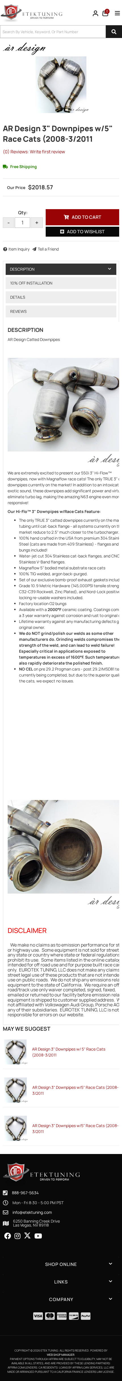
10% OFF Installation (31, 283)
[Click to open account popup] (95, 13)
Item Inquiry (19, 249)
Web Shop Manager (60, 1355)
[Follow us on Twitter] (27, 1235)
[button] (61, 31)
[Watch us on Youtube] (38, 1236)
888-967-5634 (25, 1192)
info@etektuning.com (32, 1212)
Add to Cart (86, 217)
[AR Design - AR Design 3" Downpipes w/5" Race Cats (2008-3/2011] (24, 48)
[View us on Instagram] (17, 1236)
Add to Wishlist (86, 231)
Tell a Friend (48, 249)
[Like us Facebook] (7, 1236)
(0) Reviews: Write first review (34, 152)
